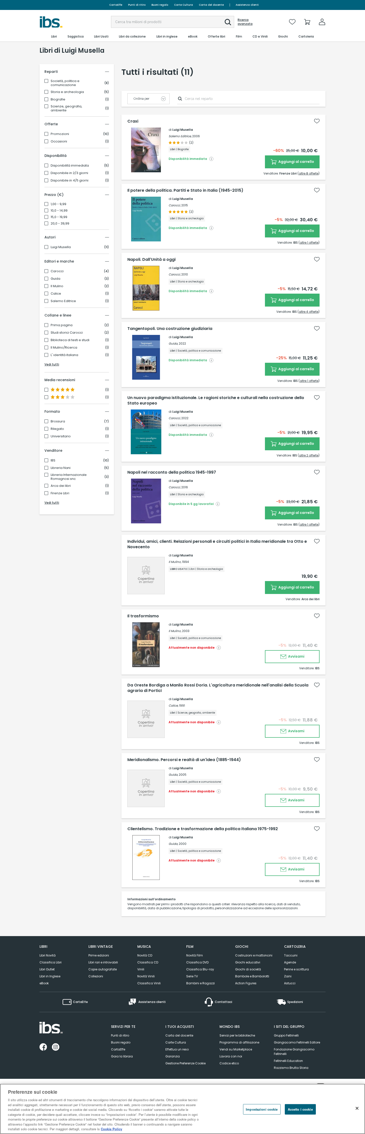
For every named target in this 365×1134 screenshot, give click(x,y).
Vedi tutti (51, 364)
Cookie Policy (111, 1129)
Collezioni (95, 976)
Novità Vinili (146, 976)
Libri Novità (47, 955)
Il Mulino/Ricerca (64, 348)
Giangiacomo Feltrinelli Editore (297, 1042)
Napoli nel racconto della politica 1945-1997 (171, 472)
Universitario (61, 436)
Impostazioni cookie (262, 1109)
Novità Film (194, 955)
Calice (56, 294)
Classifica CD (147, 962)
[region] (182, 1109)
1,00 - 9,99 (58, 204)
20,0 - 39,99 (60, 224)
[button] (228, 22)
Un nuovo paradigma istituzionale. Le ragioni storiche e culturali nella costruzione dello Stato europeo (215, 400)
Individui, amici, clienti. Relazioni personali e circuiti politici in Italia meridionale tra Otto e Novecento (217, 544)
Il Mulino (57, 286)
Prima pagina (62, 325)
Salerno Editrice (63, 301)
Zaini (288, 976)
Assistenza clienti (247, 5)
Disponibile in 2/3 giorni (69, 173)
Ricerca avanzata (245, 22)
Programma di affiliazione (239, 1042)
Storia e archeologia (67, 92)
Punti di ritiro (137, 5)
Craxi (132, 121)
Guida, (173, 343)
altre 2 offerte (308, 455)
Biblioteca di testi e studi (70, 340)
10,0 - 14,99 (59, 211)
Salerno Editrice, (180, 136)
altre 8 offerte (308, 173)
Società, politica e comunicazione (65, 83)
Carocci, (175, 205)
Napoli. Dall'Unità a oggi (151, 259)
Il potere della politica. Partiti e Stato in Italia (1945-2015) (185, 190)
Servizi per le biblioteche (237, 1035)
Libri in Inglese (49, 976)
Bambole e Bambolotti (252, 976)
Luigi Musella (61, 247)
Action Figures (245, 983)
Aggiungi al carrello (296, 161)
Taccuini (290, 955)
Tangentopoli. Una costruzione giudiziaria (169, 328)
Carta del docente (211, 5)
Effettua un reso (177, 1049)
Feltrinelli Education (288, 1061)
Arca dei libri (61, 486)
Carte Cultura (183, 5)
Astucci (289, 983)
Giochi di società (248, 969)
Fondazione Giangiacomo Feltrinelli (294, 1051)
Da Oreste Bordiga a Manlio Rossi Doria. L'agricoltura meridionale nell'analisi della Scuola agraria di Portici (217, 687)
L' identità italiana (64, 355)
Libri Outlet (47, 969)
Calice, (173, 705)
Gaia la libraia (122, 1056)
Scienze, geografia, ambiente (66, 108)
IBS (53, 460)
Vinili (140, 969)
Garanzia (172, 1056)
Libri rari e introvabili (103, 962)
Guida (55, 279)
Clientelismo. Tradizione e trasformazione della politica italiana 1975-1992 (202, 829)
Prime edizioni (98, 955)
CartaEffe (115, 5)
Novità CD (144, 955)
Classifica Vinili (149, 983)
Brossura (58, 421)
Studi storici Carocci (67, 333)
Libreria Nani (61, 468)
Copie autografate (102, 969)
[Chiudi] (357, 1108)
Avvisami (295, 656)
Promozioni (60, 134)
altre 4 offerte (308, 312)
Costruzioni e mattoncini (253, 955)
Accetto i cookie (300, 1109)
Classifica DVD (197, 962)
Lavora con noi (230, 1056)
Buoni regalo (159, 5)
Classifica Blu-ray (200, 969)
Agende (290, 962)
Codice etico (229, 1063)
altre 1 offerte (309, 242)
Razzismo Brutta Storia (291, 1068)
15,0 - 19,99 (59, 217)
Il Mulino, (175, 562)
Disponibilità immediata (70, 166)
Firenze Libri (60, 493)
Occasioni (59, 141)
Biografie (58, 99)
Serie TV (192, 976)
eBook (44, 983)
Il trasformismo (143, 616)
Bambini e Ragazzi (200, 983)
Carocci (57, 271)
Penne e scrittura (296, 969)
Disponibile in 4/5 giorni (69, 180)
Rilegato (57, 429)
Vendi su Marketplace (235, 1049)
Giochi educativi (247, 962)
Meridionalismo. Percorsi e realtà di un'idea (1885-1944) (184, 760)
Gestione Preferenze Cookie (185, 1063)
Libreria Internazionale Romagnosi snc (69, 477)
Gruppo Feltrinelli (286, 1035)
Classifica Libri (50, 962)
